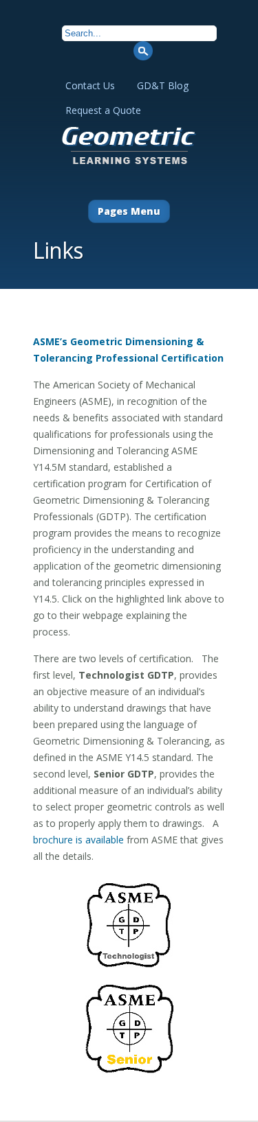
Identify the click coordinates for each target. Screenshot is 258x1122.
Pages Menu (129, 211)
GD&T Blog (163, 85)
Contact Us (90, 85)
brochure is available (78, 839)
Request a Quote (103, 110)
